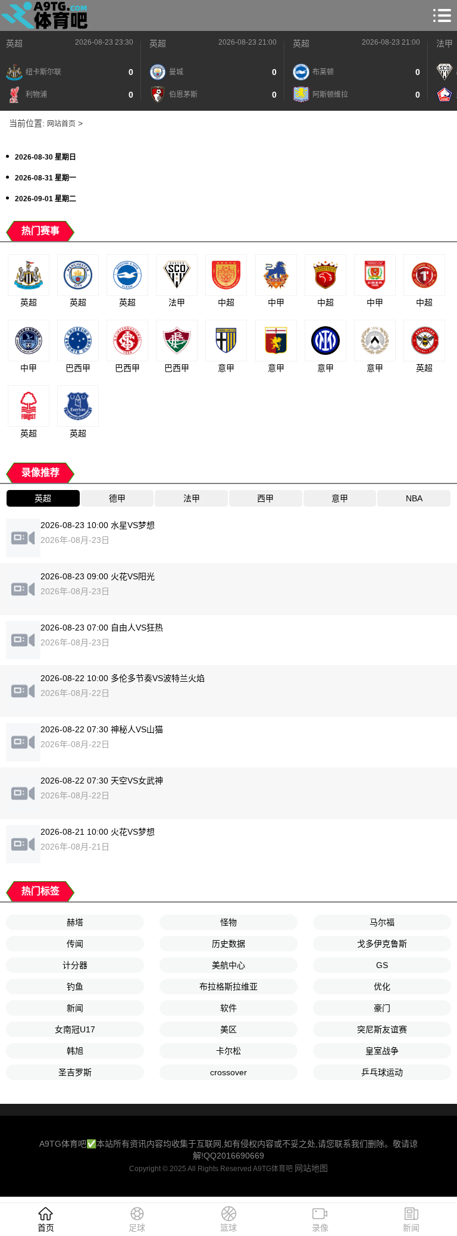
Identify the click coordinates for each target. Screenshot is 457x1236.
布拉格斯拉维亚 (228, 986)
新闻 (75, 1008)
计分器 (74, 965)
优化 (382, 986)
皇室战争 (382, 1051)
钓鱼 (75, 986)
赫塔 (75, 922)
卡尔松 (228, 1051)
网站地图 (311, 1168)
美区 (228, 1029)
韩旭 (75, 1051)
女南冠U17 (75, 1029)
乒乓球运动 (382, 1072)
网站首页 (61, 124)
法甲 (444, 43)
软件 (228, 1008)
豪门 (382, 1008)
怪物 (228, 922)
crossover (228, 1072)
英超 (14, 43)
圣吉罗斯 (75, 1072)
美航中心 (228, 965)
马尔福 (382, 922)
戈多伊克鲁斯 (382, 943)
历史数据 (228, 943)
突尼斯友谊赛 (382, 1029)
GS (382, 965)
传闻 (75, 943)
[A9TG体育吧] (46, 15)
